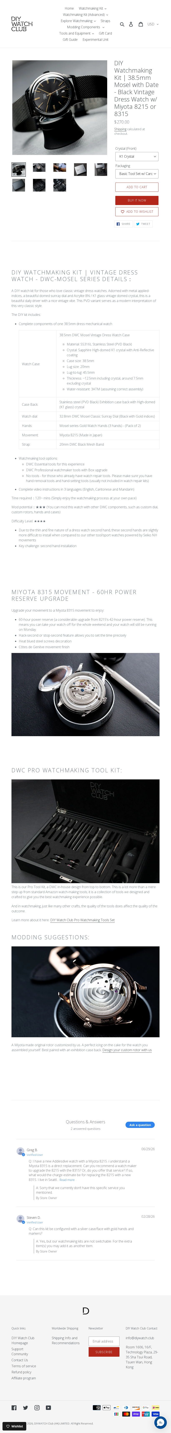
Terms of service (23, 1366)
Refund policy (21, 1372)
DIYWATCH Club (44, 1423)
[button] (160, 1422)
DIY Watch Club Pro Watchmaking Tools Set (82, 920)
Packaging (122, 165)
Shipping (120, 129)
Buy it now (137, 200)
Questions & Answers (85, 1122)
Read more (67, 1180)
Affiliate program (23, 1378)
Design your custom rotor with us (127, 1050)
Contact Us (19, 1360)
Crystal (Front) (125, 148)
